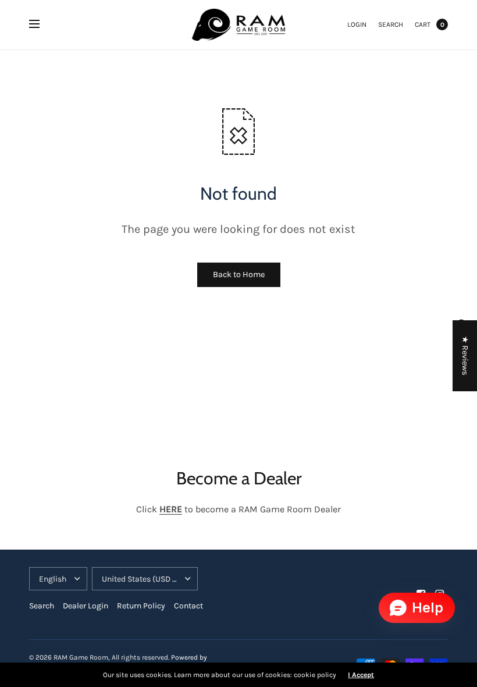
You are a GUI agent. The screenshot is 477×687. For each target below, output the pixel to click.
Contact (188, 606)
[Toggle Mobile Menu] (42, 24)
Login (356, 24)
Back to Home (239, 274)
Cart (422, 24)
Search (390, 24)
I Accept (361, 674)
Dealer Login (85, 606)
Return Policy (141, 606)
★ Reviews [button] (465, 356)
